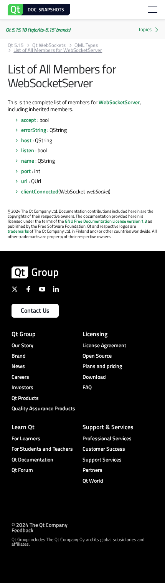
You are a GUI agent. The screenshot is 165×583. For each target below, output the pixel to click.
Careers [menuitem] (20, 377)
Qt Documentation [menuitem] (32, 459)
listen (27, 150)
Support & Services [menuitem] (108, 426)
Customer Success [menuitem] (103, 449)
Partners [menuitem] (92, 470)
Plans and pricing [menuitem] (102, 366)
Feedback (22, 530)
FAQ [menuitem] (87, 387)
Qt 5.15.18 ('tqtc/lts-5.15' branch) (38, 29)
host (26, 140)
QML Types (86, 45)
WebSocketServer (119, 102)
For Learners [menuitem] (26, 438)
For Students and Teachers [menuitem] (42, 449)
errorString (33, 130)
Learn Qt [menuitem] (23, 426)
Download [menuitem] (94, 377)
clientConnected (39, 191)
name (27, 161)
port (26, 171)
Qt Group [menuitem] (24, 333)
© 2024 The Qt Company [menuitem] (40, 524)
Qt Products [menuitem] (25, 398)
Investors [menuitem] (22, 387)
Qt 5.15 (15, 45)
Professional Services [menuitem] (107, 438)
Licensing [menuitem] (94, 333)
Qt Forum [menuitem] (22, 470)
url (24, 181)
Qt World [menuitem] (92, 480)
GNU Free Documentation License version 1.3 (106, 221)
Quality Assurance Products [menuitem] (43, 408)
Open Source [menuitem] (97, 355)
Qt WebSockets (49, 45)
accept (28, 120)
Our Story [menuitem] (22, 345)
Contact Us (35, 310)
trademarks (18, 231)
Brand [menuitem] (19, 355)
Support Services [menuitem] (102, 459)
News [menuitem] (18, 366)
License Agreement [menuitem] (104, 345)
